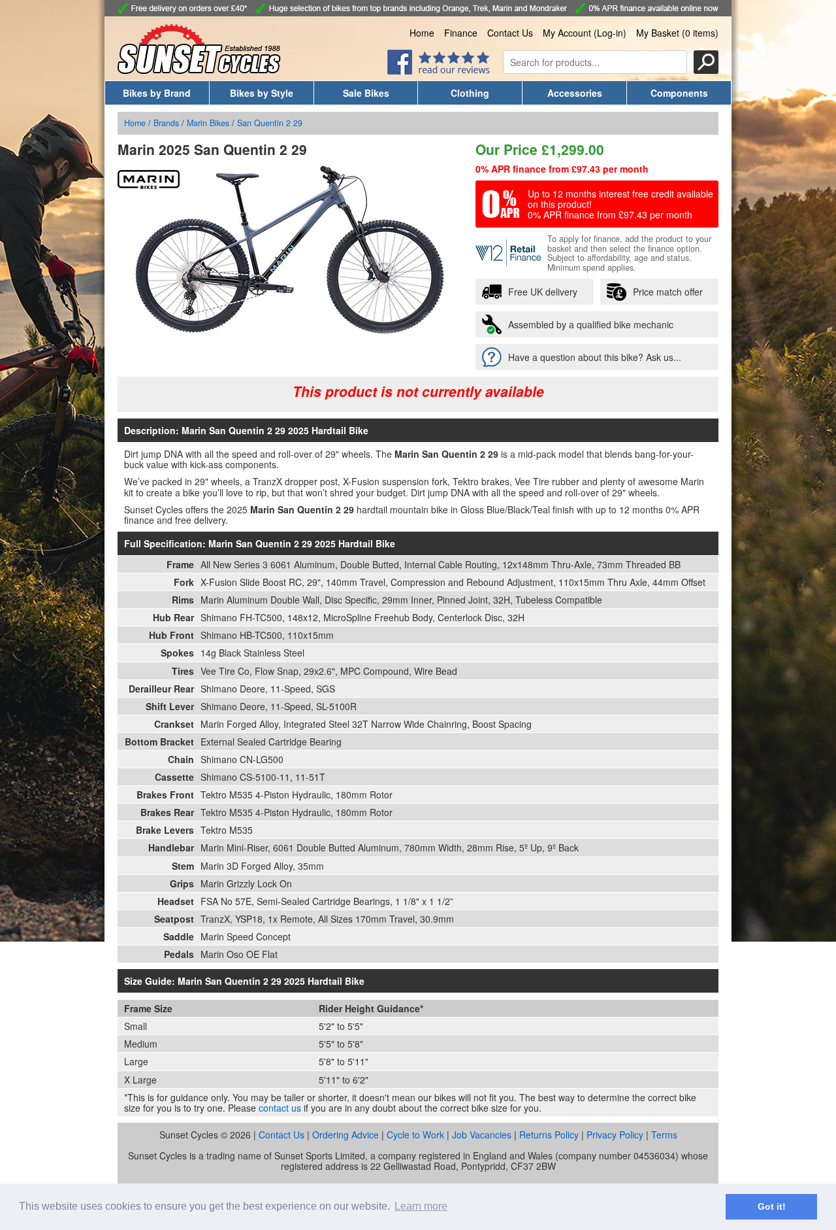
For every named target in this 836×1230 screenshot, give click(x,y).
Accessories (574, 92)
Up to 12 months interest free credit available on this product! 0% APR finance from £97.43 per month (620, 204)
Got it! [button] (772, 1206)
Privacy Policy (615, 1134)
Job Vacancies (481, 1134)
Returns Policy (549, 1134)
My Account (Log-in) (584, 32)
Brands (166, 123)
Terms (664, 1134)
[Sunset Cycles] (199, 70)
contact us (280, 1107)
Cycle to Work (415, 1134)
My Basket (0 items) (677, 32)
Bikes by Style (261, 92)
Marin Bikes (208, 123)
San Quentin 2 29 (269, 123)
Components (679, 92)
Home (422, 32)
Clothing (470, 92)
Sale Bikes (366, 92)
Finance (460, 32)
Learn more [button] (420, 1206)
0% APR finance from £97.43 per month (562, 168)
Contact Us (510, 32)
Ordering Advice (345, 1134)
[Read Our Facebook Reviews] (438, 70)
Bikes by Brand (157, 92)
